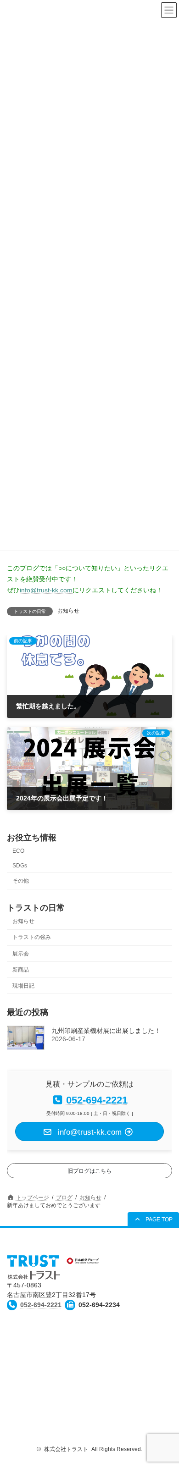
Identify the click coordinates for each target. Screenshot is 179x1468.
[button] (153, 1219)
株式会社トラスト (66, 1449)
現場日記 (23, 985)
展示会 (20, 953)
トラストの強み (31, 937)
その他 (20, 880)
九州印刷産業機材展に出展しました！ (106, 1030)
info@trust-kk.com (46, 590)
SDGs (19, 865)
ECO (18, 851)
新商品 (20, 969)
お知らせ (68, 610)
